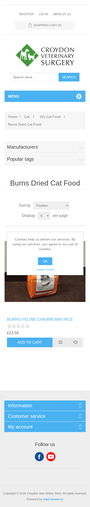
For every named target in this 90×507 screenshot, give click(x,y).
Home (12, 117)
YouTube (50, 456)
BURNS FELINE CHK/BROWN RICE (40, 319)
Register (26, 14)
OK (45, 261)
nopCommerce (53, 499)
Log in (43, 14)
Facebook (39, 456)
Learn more (45, 269)
